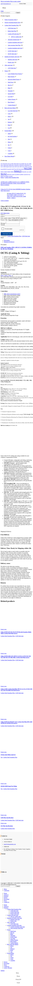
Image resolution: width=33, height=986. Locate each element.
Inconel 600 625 (4, 169)
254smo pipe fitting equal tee (8, 754)
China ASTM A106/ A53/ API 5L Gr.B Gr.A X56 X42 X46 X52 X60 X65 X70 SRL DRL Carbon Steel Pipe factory (16, 656)
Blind (9, 88)
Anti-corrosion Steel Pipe (14, 45)
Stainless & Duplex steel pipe (12, 56)
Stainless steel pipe (12, 59)
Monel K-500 (21, 169)
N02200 (28, 168)
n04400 (5, 171)
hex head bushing (12, 136)
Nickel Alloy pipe (25, 171)
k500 (13, 169)
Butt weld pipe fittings (10, 108)
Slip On (10, 85)
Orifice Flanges (12, 99)
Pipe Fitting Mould (9, 156)
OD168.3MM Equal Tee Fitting (9, 786)
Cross (9, 113)
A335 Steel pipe (12, 68)
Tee (9, 119)
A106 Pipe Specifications (7, 817)
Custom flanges (12, 105)
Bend (9, 125)
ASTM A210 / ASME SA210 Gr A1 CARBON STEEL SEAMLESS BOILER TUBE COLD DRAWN (15, 182)
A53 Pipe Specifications (7, 826)
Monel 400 (16, 169)
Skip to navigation (5, 1)
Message (3, 223)
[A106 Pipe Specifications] (13, 813)
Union (9, 147)
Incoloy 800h (24, 166)
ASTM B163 (16, 165)
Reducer (10, 122)
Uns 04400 (17, 174)
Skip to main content (15, 1)
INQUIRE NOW (5, 213)
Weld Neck (10, 82)
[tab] (7, 240)
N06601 (12, 171)
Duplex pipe (11, 62)
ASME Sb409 (5, 165)
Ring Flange (11, 102)
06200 (17, 163)
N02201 (2, 171)
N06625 (18, 171)
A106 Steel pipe (12, 28)
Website (3, 225)
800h (12, 163)
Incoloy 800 (14, 166)
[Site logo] (19, 9)
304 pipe (9, 163)
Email (3, 216)
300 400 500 (5, 163)
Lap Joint (10, 96)
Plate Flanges (11, 76)
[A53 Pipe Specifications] (6, 821)
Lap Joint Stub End (13, 110)
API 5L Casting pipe (16, 36)
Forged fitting (8, 130)
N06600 (8, 171)
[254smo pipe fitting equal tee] (13, 750)
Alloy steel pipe (8, 65)
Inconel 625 (9, 169)
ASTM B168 (26, 165)
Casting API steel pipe (13, 34)
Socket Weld (11, 93)
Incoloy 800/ (19, 166)
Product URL (4, 220)
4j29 (1, 163)
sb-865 (30, 171)
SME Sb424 (9, 174)
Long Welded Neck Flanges (15, 73)
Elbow (9, 116)
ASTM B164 (21, 165)
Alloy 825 (27, 163)
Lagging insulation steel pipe (15, 42)
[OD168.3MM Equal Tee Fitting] (13, 782)
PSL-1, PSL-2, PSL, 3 (6, 275)
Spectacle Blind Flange (13, 79)
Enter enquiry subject (6, 218)
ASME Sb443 (11, 165)
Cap (9, 128)
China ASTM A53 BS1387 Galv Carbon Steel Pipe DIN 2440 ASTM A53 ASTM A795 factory (16, 722)
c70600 (4, 166)
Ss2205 (13, 174)
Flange (6, 71)
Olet (9, 139)
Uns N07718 (26, 174)
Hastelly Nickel (9, 166)
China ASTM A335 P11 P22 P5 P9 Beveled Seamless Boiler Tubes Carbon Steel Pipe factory (16, 632)
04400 (15, 163)
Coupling (10, 153)
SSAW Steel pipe (12, 54)
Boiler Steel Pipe (12, 31)
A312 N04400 (21, 163)
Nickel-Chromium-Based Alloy (12, 22)
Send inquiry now (7, 233)
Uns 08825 (21, 174)
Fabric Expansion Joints (11, 19)
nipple (9, 133)
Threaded (10, 91)
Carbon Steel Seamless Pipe (12, 25)
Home (2, 177)
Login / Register (8, 968)
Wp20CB (10, 176)
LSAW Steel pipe (12, 51)
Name (3, 214)
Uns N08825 (6, 176)
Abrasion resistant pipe (13, 39)
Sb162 (4, 174)
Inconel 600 (29, 166)
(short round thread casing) (12, 294)
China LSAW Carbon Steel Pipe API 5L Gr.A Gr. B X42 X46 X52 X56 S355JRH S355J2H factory (16, 689)
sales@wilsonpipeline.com (6, 3)
